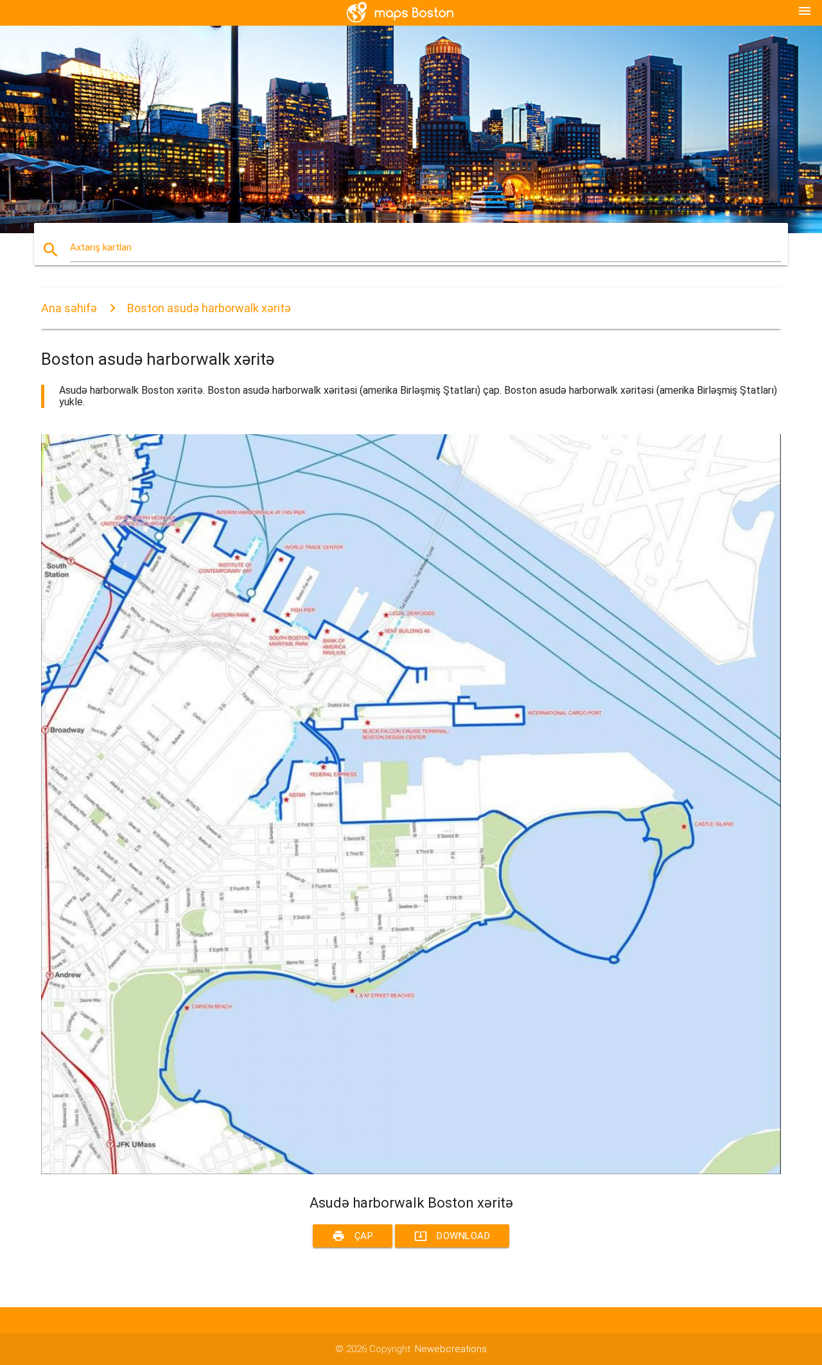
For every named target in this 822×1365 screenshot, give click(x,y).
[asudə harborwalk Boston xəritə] (411, 1171)
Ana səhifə (69, 308)
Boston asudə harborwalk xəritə (209, 308)
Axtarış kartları (101, 247)
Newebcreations (451, 1349)
